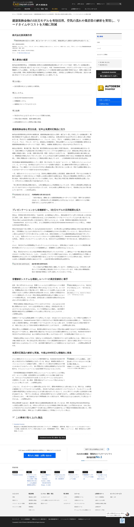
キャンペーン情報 (16, 506)
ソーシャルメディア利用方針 (68, 519)
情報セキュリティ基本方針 (38, 519)
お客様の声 (98, 506)
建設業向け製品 (32, 503)
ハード (99, 48)
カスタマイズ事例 (102, 54)
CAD (98, 42)
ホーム (73, 4)
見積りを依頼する (104, 100)
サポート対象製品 (99, 497)
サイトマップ (15, 519)
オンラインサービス (91, 9)
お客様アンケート (90, 4)
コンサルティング (45, 497)
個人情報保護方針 (53, 519)
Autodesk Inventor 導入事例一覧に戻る (52, 437)
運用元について (101, 4)
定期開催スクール (79, 497)
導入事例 (54, 9)
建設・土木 (113, 497)
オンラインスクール (79, 503)
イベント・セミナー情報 (18, 503)
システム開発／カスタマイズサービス (50, 500)
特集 (13, 497)
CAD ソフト (32, 510)
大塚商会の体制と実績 (100, 503)
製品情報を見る (103, 65)
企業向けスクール (79, 500)
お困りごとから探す (100, 500)
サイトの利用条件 (25, 519)
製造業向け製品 (32, 500)
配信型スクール (78, 506)
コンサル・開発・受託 (41, 9)
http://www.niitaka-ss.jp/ (24, 53)
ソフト (65, 497)
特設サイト (15, 500)
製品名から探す (32, 497)
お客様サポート (76, 9)
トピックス (17, 9)
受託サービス (44, 503)
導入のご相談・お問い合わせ (40, 455)
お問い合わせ (80, 4)
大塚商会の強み (104, 104)
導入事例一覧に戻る (105, 62)
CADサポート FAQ (99, 510)
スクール (64, 9)
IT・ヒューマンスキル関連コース (83, 510)
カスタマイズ (67, 503)
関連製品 (31, 506)
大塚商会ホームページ (83, 519)
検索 (120, 4)
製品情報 (27, 9)
